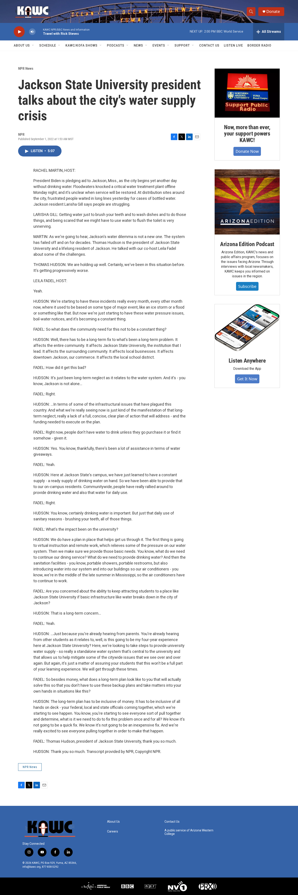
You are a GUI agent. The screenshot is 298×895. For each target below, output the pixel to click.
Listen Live (233, 45)
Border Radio (259, 45)
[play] (19, 31)
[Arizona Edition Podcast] (247, 202)
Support (182, 45)
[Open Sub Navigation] (33, 45)
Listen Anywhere (247, 360)
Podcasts (115, 45)
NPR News (25, 68)
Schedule (47, 45)
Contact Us (209, 45)
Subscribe (247, 286)
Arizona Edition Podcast (247, 244)
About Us (22, 45)
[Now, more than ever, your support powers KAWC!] (247, 93)
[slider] (39, 31)
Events (158, 45)
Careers (112, 831)
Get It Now (247, 378)
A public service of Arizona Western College (188, 832)
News (138, 45)
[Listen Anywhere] (247, 327)
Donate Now (247, 151)
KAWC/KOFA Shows (81, 45)
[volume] (32, 32)
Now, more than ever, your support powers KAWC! (247, 134)
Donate (273, 11)
